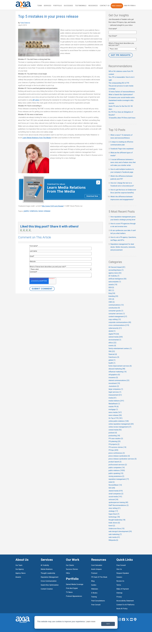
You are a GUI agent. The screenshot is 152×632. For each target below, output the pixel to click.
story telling (114, 508)
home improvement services (120, 366)
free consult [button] (117, 6)
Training (94, 597)
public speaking (116, 473)
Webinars (94, 589)
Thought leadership (48, 573)
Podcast (94, 573)
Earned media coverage (74, 584)
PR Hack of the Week (99, 577)
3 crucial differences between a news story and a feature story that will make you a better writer (123, 162)
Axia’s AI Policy (121, 609)
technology (114, 517)
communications (116, 305)
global (112, 360)
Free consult (121, 565)
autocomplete (115, 282)
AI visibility (45, 565)
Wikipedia (113, 540)
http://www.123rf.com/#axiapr (53, 206)
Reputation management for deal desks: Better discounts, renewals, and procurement (122, 247)
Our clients (70, 565)
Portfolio (72, 579)
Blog (93, 581)
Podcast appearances (74, 596)
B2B (111, 287)
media (112, 398)
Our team (19, 565)
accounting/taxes (116, 270)
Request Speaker (122, 573)
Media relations (47, 569)
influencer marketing (117, 372)
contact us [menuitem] (105, 5)
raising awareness (116, 476)
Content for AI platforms (125, 605)
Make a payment (122, 589)
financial (113, 354)
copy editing (115, 319)
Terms (118, 585)
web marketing (115, 534)
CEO (111, 299)
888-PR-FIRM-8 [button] (129, 5)
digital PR (114, 334)
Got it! (108, 624)
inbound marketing (117, 369)
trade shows (114, 523)
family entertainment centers (120, 348)
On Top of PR (115, 418)
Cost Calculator (96, 565)
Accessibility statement (125, 601)
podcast (113, 433)
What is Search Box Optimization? (121, 95)
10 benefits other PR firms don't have (122, 118)
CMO (112, 302)
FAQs (68, 573)
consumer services (117, 314)
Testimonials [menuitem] (80, 5)
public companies (117, 468)
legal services (115, 392)
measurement (115, 395)
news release (44, 211)
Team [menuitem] (39, 5)
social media (115, 497)
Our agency (20, 569)
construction (114, 308)
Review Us (120, 581)
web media (114, 537)
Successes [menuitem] (68, 5)
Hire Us (119, 569)
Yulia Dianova (25, 23)
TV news (69, 592)
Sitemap (119, 593)
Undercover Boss (116, 529)
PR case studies (116, 438)
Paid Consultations (98, 601)
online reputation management (121, 424)
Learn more (90, 621)
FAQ (112, 351)
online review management (120, 427)
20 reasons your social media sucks (122, 97)
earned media (116, 337)
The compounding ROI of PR (119, 83)
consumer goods (116, 311)
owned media (115, 430)
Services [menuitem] (47, 5)
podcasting (114, 436)
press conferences (117, 453)
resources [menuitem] (93, 5)
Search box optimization (50, 585)
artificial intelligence (117, 279)
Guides (93, 585)
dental (112, 331)
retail (112, 482)
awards (113, 285)
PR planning (114, 441)
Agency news (21, 573)
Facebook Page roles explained (121, 149)
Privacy (119, 597)
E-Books (94, 593)
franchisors (114, 357)
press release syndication (119, 456)
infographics (114, 375)
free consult (95, 605)
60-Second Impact (117, 267)
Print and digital (72, 588)
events (112, 346)
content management (118, 317)
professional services (118, 465)
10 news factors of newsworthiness (122, 92)
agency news (115, 273)
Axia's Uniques (96, 569)
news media (115, 412)
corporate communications (120, 322)
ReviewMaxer (115, 485)
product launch (115, 462)
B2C (111, 290)
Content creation (47, 589)
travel (112, 526)
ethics (112, 343)
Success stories (72, 569)
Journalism (114, 386)
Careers (119, 577)
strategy (113, 511)
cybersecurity (115, 328)
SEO (112, 488)
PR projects (114, 444)
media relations (116, 401)
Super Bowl (114, 514)
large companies (116, 389)
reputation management (119, 479)
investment (114, 383)
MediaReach (114, 404)
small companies (116, 494)
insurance (113, 377)
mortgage (113, 409)
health (112, 363)
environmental (115, 340)
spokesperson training (118, 502)
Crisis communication (48, 581)
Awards (18, 577)
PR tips (113, 450)
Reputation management (49, 577)
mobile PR (113, 407)
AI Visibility (114, 276)
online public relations (119, 421)
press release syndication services (122, 459)
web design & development (120, 531)
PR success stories (117, 447)
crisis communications (119, 325)
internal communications (119, 380)
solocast (113, 499)
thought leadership (117, 520)
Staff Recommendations (119, 505)
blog (112, 293)
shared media (116, 491)
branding (113, 296)
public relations (31, 211)
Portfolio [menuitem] (57, 5)
